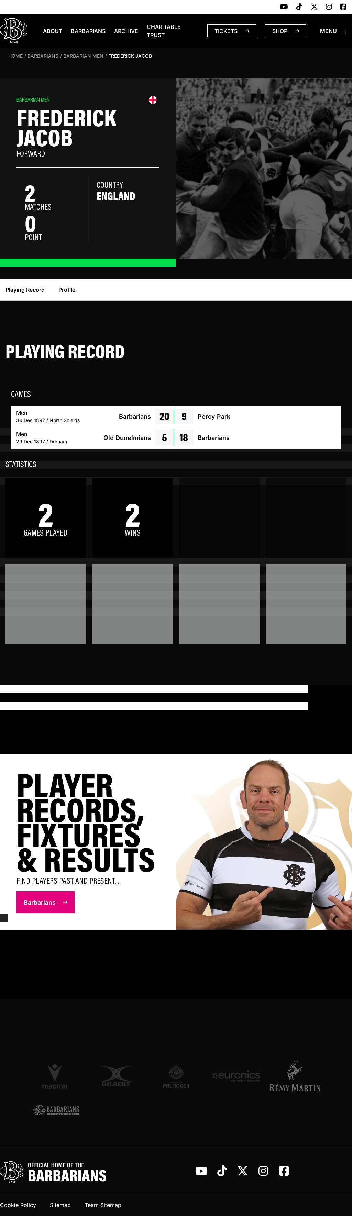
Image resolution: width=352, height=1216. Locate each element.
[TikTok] (299, 7)
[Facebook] (343, 7)
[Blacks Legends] (55, 1110)
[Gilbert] (116, 1076)
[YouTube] (284, 7)
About (52, 31)
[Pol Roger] (176, 1076)
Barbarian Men (83, 56)
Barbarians (88, 31)
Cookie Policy (18, 1205)
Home (15, 56)
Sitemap (60, 1205)
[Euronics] (236, 1076)
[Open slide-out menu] (333, 31)
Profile (66, 289)
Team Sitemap (103, 1205)
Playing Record (25, 289)
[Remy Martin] (296, 1076)
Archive (126, 31)
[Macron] (55, 1076)
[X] (314, 7)
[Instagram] (329, 7)
